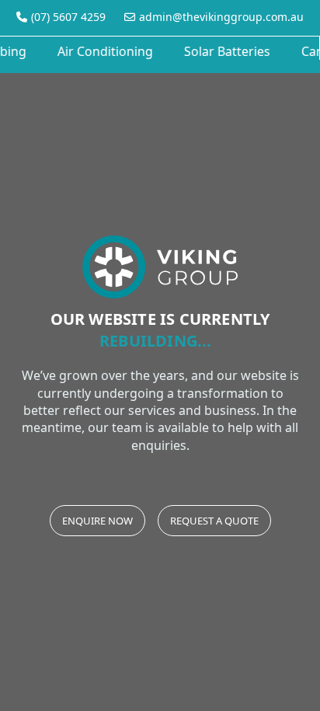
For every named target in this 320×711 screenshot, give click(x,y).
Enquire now (97, 521)
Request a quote (214, 521)
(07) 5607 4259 (68, 16)
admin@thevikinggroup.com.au (221, 16)
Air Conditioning (103, 51)
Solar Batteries (226, 51)
